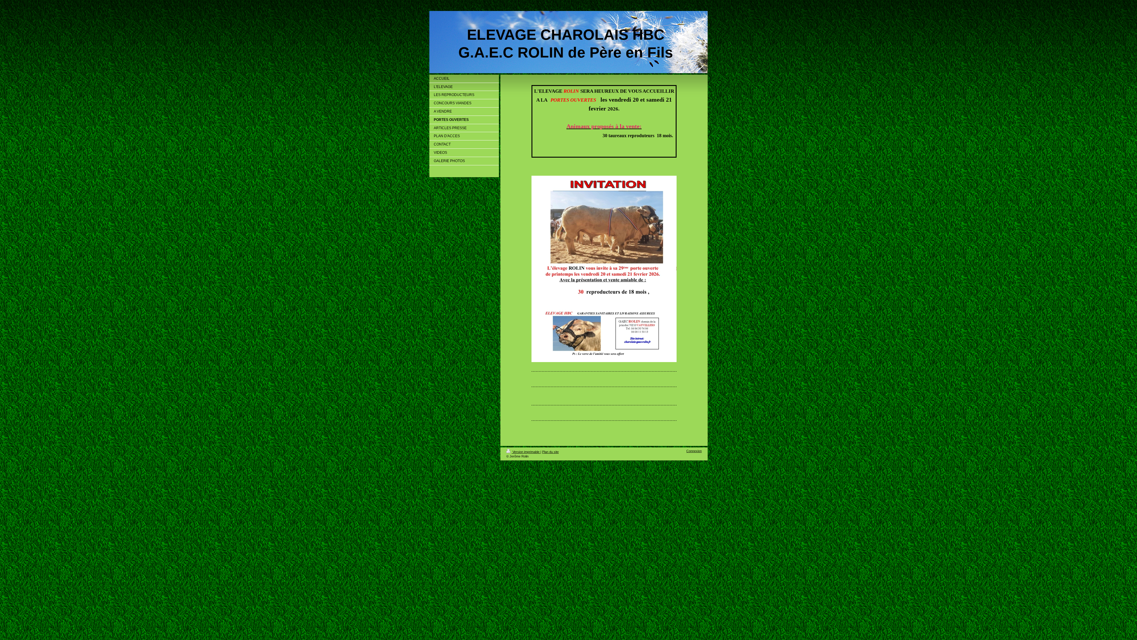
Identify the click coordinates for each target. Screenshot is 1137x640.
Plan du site (550, 452)
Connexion (694, 451)
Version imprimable (526, 452)
